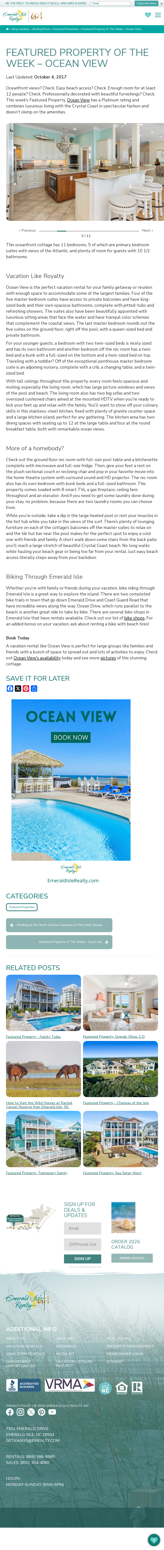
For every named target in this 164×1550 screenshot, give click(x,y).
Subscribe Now (146, 3)
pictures (108, 658)
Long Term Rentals (25, 1354)
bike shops (134, 618)
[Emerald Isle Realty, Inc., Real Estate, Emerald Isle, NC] (23, 1385)
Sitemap (115, 1362)
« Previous (27, 230)
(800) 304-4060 (34, 1462)
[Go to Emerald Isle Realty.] (7, 29)
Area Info (65, 1339)
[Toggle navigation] (158, 15)
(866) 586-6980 (40, 1456)
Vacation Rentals (24, 1346)
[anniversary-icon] (35, 16)
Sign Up (82, 1258)
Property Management (130, 1346)
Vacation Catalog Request (74, 1364)
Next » (147, 230)
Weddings (66, 1346)
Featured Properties (21, 907)
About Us (15, 1339)
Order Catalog (132, 1258)
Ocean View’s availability (37, 658)
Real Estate (119, 1339)
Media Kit (65, 1354)
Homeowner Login (125, 1354)
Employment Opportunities (21, 1364)
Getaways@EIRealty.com (32, 1440)
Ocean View (78, 100)
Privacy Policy (18, 1406)
